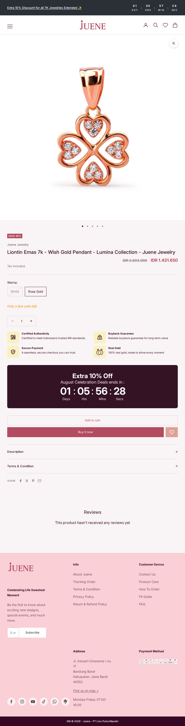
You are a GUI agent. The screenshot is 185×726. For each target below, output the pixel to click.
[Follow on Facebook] (11, 701)
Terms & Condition (86, 589)
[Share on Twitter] (27, 481)
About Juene (82, 574)
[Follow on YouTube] (33, 701)
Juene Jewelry (18, 244)
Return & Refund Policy (90, 604)
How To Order (149, 589)
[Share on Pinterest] (33, 481)
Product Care (149, 582)
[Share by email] (39, 481)
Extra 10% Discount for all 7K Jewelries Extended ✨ (44, 7)
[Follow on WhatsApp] (54, 701)
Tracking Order (84, 582)
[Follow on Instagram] (22, 701)
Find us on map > (86, 691)
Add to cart (92, 420)
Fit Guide (145, 597)
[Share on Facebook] (20, 481)
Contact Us (147, 574)
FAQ (142, 604)
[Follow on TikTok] (44, 701)
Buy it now (85, 432)
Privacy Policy (83, 597)
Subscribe (32, 632)
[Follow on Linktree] (65, 701)
